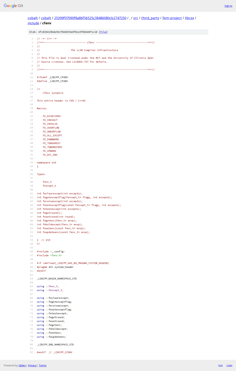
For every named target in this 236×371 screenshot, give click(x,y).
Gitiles (22, 365)
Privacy (32, 365)
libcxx (189, 18)
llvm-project (172, 18)
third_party (150, 18)
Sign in (228, 6)
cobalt (33, 18)
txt (220, 365)
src (135, 18)
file (103, 32)
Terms (42, 365)
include (33, 23)
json (229, 365)
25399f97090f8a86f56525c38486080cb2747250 (90, 18)
